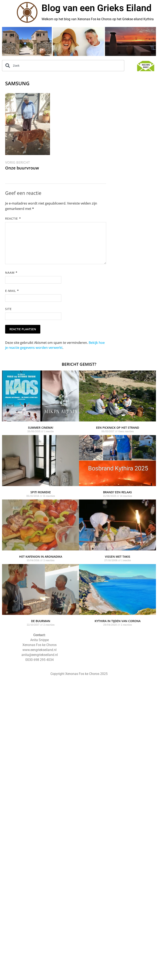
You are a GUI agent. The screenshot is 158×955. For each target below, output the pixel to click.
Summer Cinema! (40, 428)
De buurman (40, 621)
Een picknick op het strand (117, 428)
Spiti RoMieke (40, 492)
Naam (11, 273)
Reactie (13, 218)
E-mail (12, 291)
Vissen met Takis (117, 557)
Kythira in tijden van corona (118, 621)
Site (8, 309)
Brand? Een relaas (117, 492)
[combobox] (63, 65)
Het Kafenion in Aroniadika (40, 557)
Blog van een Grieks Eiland (96, 7)
